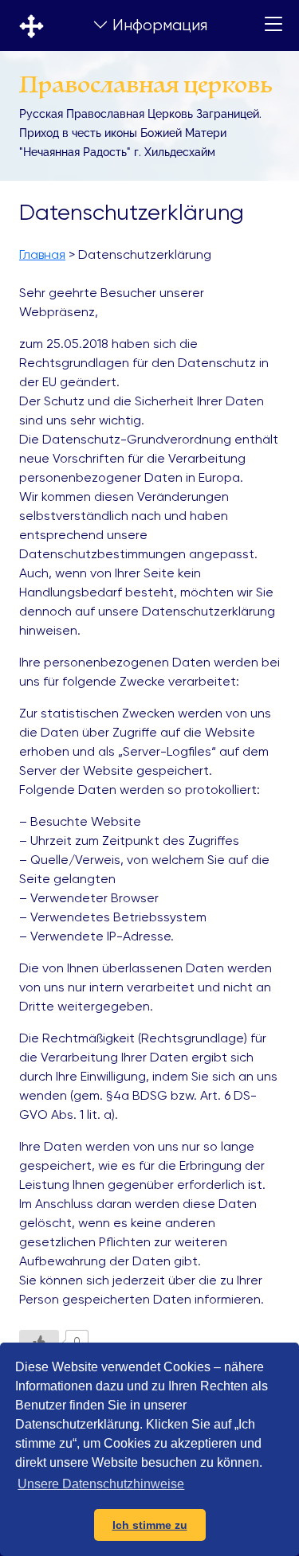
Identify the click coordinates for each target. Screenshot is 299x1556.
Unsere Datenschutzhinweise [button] (101, 1484)
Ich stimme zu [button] (149, 1525)
